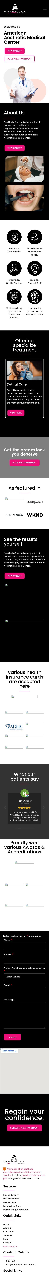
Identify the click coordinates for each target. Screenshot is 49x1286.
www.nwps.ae (10, 1246)
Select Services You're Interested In (24, 969)
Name (8, 940)
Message (9, 999)
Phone (8, 954)
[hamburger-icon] (45, 9)
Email (8, 985)
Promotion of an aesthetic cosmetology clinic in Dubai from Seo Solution (22, 1172)
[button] (3, 393)
